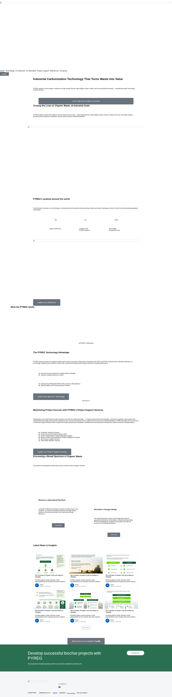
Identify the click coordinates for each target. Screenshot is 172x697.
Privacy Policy (71, 693)
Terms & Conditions (82, 693)
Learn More (58, 525)
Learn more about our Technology (51, 397)
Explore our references (47, 302)
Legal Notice (62, 693)
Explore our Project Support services (52, 452)
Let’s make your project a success (86, 101)
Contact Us (135, 653)
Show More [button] (86, 627)
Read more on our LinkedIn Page (85, 641)
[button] (50, 571)
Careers (55, 693)
